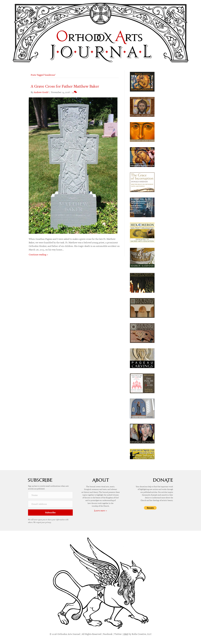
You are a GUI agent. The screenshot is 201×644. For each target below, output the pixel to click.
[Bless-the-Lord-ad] (142, 282)
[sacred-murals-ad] (142, 408)
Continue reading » (38, 254)
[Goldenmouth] (142, 453)
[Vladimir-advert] (142, 106)
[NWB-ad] (142, 307)
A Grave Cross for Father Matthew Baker (65, 86)
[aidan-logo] (142, 131)
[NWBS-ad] (142, 332)
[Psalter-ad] (142, 383)
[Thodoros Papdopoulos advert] (142, 156)
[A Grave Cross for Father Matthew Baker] (73, 165)
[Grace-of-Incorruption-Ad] (142, 182)
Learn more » (100, 510)
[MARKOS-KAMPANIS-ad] (142, 257)
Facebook (107, 634)
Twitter (118, 634)
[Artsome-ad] (142, 433)
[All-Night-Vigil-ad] (142, 207)
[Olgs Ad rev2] (142, 81)
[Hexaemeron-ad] (142, 232)
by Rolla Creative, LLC (137, 634)
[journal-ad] (142, 358)
